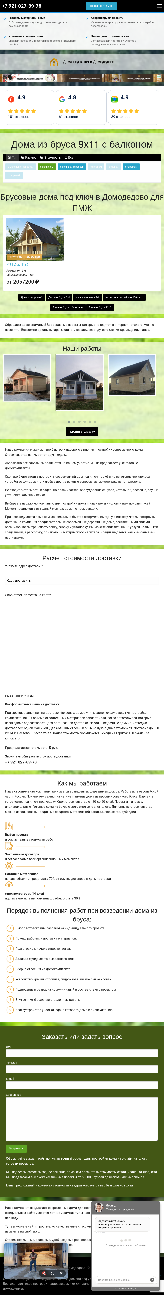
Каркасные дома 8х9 (88, 297)
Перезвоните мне (101, 6)
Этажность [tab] (52, 157)
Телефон (11, 1062)
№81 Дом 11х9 (17, 265)
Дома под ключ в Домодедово (88, 61)
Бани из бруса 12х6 (100, 307)
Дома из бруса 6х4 (59, 297)
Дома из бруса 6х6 (31, 297)
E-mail (10, 1078)
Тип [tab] (14, 157)
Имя (9, 1046)
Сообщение (13, 1094)
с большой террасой (72, 166)
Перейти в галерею (81, 431)
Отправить (16, 1148)
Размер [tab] (30, 157)
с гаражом (131, 166)
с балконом (46, 166)
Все (70, 157)
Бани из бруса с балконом (68, 307)
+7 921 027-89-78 (21, 6)
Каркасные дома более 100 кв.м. (124, 297)
